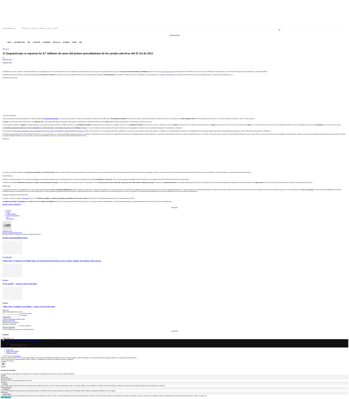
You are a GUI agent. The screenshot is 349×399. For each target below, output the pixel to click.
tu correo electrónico (25, 325)
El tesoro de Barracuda (12, 215)
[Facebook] (279, 27)
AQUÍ (122, 357)
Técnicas (5, 377)
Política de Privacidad (9, 320)
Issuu (279, 29)
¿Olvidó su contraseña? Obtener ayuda (14, 319)
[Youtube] (287, 27)
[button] (344, 42)
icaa (7, 217)
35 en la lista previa (166, 71)
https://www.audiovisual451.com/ (12, 232)
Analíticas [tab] (3, 382)
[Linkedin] (283, 27)
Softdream (17, 356)
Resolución (26, 198)
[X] (12, 65)
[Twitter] (285, 27)
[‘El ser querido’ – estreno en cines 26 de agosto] (12, 278)
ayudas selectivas (11, 214)
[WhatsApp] (19, 65)
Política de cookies (11, 353)
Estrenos (5, 280)
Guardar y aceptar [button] (6, 397)
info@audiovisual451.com (18, 345)
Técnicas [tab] (3, 375)
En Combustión (7, 257)
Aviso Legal (9, 349)
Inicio (4, 49)
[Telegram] (38, 65)
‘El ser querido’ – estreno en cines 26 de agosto (20, 284)
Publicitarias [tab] (4, 392)
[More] (45, 65)
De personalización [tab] (6, 387)
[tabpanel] (174, 380)
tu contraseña (23, 315)
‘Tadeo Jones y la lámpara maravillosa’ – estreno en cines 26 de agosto (29, 307)
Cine (7, 49)
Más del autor (23, 238)
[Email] (32, 65)
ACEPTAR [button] (10, 361)
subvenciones (10, 219)
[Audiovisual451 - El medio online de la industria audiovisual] (174, 36)
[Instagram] (281, 27)
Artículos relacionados (10, 238)
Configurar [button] (4, 361)
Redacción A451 (7, 59)
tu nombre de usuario (25, 313)
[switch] (1, 383)
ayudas (8, 212)
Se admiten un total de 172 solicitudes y (15, 201)
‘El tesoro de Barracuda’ (50, 118)
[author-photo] (7, 229)
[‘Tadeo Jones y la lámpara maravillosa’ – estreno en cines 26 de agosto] (12, 301)
